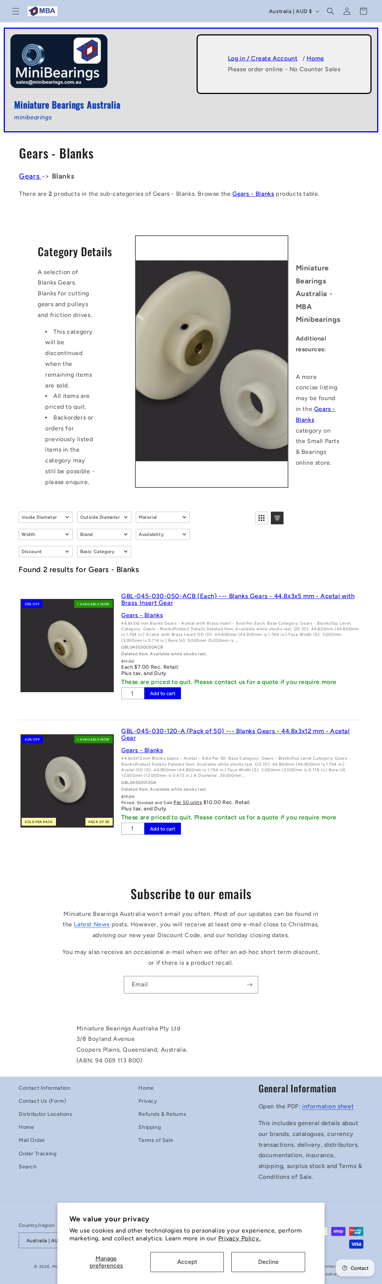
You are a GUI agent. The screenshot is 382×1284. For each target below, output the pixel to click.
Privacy (147, 1101)
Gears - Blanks (253, 193)
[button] (15, 11)
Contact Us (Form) (42, 1101)
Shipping (149, 1127)
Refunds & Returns (162, 1114)
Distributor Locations (45, 1114)
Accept (187, 1261)
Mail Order (32, 1140)
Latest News (92, 924)
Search (28, 1167)
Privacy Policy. (239, 1238)
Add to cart (162, 693)
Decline (268, 1261)
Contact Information (44, 1088)
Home (315, 58)
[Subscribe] (249, 984)
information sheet (328, 1106)
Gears (30, 176)
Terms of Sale (155, 1140)
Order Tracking (37, 1153)
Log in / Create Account (263, 58)
